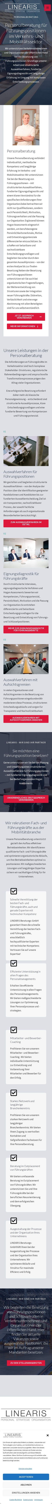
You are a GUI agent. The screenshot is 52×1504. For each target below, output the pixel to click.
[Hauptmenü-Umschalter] (47, 7)
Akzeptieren (26, 1477)
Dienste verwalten (25, 1468)
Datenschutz (28, 1500)
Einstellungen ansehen (26, 1492)
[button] (47, 1435)
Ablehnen (26, 1484)
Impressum (38, 1500)
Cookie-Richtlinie (15, 1500)
